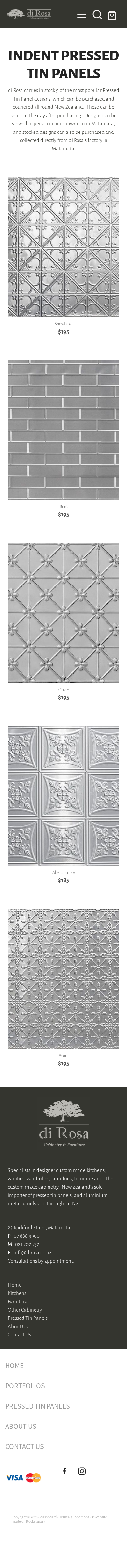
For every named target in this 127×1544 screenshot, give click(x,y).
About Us (18, 1326)
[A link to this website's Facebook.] (64, 1471)
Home (14, 1284)
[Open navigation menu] (82, 14)
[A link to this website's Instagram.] (82, 1471)
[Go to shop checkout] (113, 14)
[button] (97, 14)
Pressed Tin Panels (28, 1317)
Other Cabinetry (25, 1309)
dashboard (48, 1516)
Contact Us (19, 1334)
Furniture (17, 1301)
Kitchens (17, 1292)
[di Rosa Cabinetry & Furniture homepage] (40, 14)
